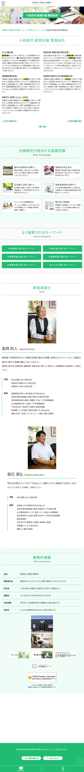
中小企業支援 (7, 52)
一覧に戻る (42, 126)
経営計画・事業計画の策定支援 (55, 52)
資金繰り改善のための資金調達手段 (58, 76)
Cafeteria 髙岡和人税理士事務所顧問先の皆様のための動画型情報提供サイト (42, 686)
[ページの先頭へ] (80, 761)
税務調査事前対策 (9, 76)
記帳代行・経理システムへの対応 (15, 97)
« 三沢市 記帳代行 (9, 121)
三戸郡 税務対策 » (74, 121)
